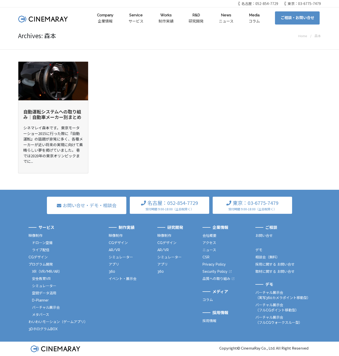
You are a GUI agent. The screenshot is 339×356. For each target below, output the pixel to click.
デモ (258, 250)
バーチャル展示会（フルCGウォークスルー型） (278, 320)
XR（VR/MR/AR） (47, 272)
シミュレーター (44, 286)
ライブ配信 (40, 250)
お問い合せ (264, 236)
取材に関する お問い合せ (275, 272)
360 (112, 272)
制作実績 (166, 18)
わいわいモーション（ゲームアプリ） (58, 322)
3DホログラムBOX (43, 329)
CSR (206, 257)
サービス (136, 18)
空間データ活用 (44, 293)
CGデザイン (38, 257)
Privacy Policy (214, 264)
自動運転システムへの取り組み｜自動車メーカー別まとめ (52, 114)
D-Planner (40, 300)
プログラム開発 (41, 264)
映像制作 (35, 236)
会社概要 (209, 236)
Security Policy (215, 272)
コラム (254, 18)
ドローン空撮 (42, 243)
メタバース (40, 315)
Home (302, 35)
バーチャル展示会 (46, 307)
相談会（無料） (267, 257)
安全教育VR (41, 279)
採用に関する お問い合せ (275, 264)
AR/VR (114, 250)
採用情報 (209, 321)
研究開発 (196, 18)
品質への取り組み (216, 279)
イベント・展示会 (122, 279)
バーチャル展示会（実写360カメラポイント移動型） (282, 295)
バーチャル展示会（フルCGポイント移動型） (277, 307)
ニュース (226, 18)
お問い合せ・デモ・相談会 (89, 205)
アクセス (209, 243)
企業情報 (105, 18)
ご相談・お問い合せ (297, 18)
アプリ (114, 264)
